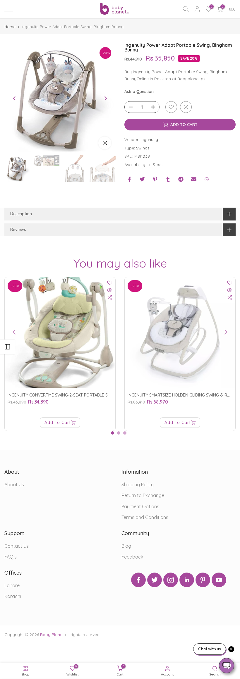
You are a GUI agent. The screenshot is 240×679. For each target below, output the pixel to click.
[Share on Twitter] (142, 179)
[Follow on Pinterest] (203, 580)
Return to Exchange (142, 495)
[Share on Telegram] (181, 179)
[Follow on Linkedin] (186, 580)
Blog (126, 546)
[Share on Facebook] (129, 179)
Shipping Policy (137, 484)
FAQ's (10, 557)
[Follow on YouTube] (219, 580)
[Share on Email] (194, 179)
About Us (14, 484)
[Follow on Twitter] (154, 580)
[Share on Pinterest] (155, 179)
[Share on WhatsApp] (207, 179)
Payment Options (140, 506)
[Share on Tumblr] (168, 179)
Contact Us (16, 546)
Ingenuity (149, 139)
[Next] (105, 98)
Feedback (132, 557)
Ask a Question (139, 91)
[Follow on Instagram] (170, 580)
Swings (143, 148)
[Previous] (14, 98)
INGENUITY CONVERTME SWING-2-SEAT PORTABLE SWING (63, 395)
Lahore (12, 585)
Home (10, 27)
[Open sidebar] (7, 347)
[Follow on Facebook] (138, 580)
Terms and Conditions (144, 517)
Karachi (12, 596)
